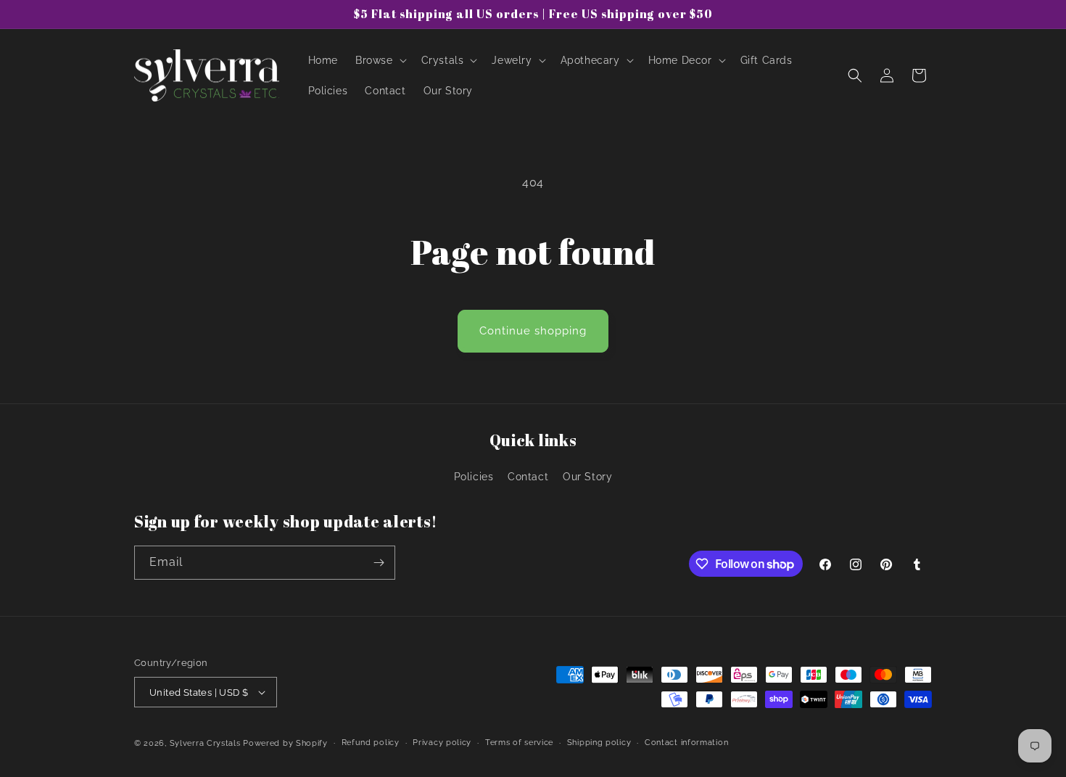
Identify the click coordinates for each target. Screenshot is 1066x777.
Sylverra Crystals (205, 743)
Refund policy (371, 742)
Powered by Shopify (285, 743)
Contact (528, 476)
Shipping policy (599, 742)
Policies (474, 476)
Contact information (686, 742)
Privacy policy (442, 742)
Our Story (587, 476)
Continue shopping (533, 330)
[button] (380, 60)
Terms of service (519, 742)
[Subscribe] (378, 563)
